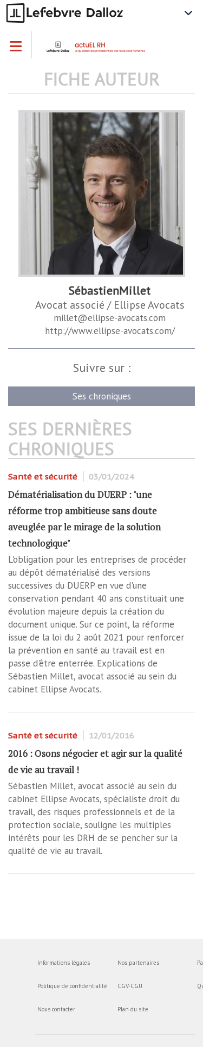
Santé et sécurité (42, 476)
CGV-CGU (129, 986)
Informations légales (63, 962)
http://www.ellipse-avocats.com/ (110, 331)
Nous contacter (56, 1009)
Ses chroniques (102, 396)
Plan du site (132, 1009)
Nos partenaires (138, 962)
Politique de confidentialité (72, 986)
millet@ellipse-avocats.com (110, 318)
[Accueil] (104, 50)
